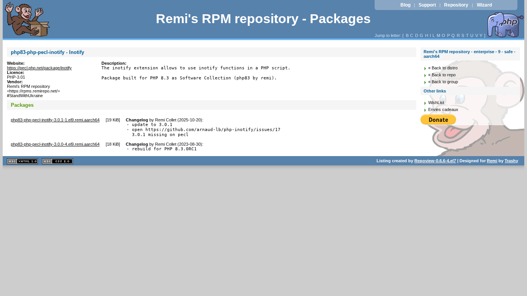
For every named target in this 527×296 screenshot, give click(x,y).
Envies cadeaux (443, 109)
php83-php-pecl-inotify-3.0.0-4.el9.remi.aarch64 (55, 144)
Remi (492, 160)
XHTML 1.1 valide (22, 161)
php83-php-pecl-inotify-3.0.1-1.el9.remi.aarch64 (55, 120)
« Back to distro (443, 68)
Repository (456, 5)
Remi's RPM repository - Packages (263, 19)
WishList (436, 102)
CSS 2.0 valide (57, 161)
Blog (405, 5)
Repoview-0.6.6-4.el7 (435, 160)
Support (427, 5)
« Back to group (443, 81)
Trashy (511, 160)
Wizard (484, 5)
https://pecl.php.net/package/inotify (39, 68)
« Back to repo (442, 74)
